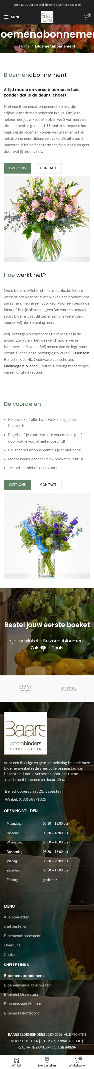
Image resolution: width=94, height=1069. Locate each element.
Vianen (32, 365)
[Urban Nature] (25, 689)
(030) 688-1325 (32, 799)
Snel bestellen (15, 926)
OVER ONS (17, 168)
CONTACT (48, 168)
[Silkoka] (68, 689)
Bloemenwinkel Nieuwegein (28, 984)
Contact (11, 954)
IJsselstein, (80, 352)
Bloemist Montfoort (21, 1012)
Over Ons (12, 944)
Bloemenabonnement (22, 935)
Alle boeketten (16, 916)
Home (24, 46)
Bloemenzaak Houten (22, 1003)
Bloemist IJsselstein (21, 994)
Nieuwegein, (14, 365)
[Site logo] (47, 16)
